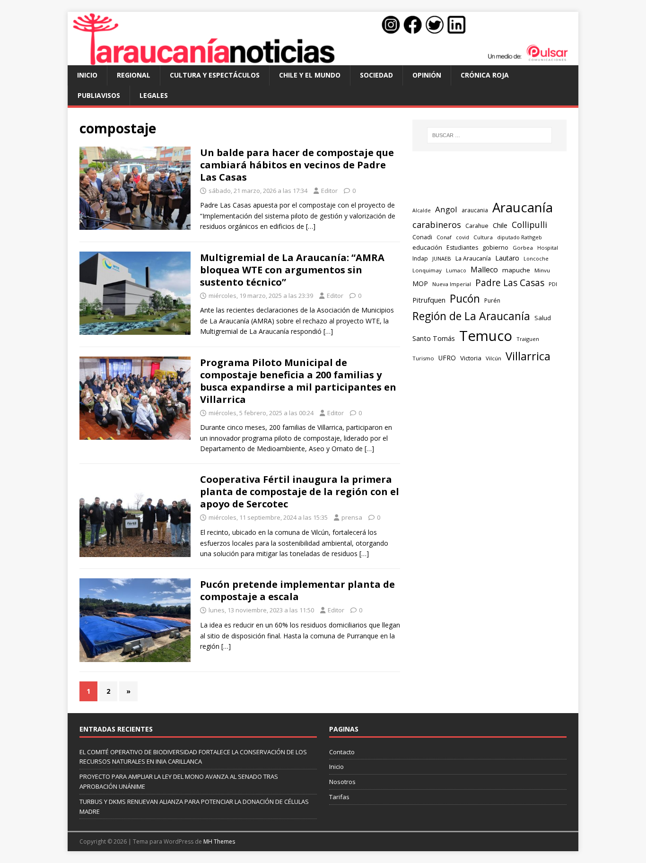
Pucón (465, 298)
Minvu (542, 270)
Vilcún (493, 358)
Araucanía (522, 207)
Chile (500, 225)
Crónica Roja (485, 74)
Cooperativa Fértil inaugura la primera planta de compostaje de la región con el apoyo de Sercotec (299, 491)
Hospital (547, 247)
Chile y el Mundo (309, 74)
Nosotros (342, 781)
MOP (420, 283)
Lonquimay (427, 270)
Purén (492, 300)
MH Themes (219, 841)
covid (462, 237)
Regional (133, 74)
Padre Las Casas (509, 283)
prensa (351, 517)
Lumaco (456, 270)
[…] (310, 226)
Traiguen (527, 338)
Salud (542, 318)
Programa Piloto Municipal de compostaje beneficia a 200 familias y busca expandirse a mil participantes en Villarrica (298, 381)
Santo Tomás (433, 338)
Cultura (483, 237)
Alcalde (421, 210)
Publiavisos (99, 95)
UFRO (447, 357)
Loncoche (536, 258)
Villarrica (528, 356)
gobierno (495, 247)
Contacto (342, 752)
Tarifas (339, 797)
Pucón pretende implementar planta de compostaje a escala (297, 590)
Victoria (470, 358)
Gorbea (523, 247)
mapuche (516, 270)
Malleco (484, 269)
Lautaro (507, 257)
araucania (475, 210)
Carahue (477, 226)
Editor (329, 190)
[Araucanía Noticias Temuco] (323, 59)
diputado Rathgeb (519, 237)
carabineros (436, 224)
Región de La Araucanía (471, 315)
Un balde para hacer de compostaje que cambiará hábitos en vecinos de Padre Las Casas (297, 164)
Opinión (426, 74)
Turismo (423, 358)
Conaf (444, 237)
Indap (420, 258)
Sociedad (376, 74)
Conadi (422, 237)
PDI (553, 284)
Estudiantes (462, 248)
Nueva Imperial (451, 284)
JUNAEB (441, 258)
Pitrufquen (428, 300)
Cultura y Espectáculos (215, 74)
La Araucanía (473, 258)
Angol (446, 209)
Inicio (87, 74)
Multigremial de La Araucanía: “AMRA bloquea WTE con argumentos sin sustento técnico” (292, 269)
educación (427, 247)
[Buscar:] (489, 135)
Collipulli (529, 224)
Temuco (485, 335)
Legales (154, 95)
